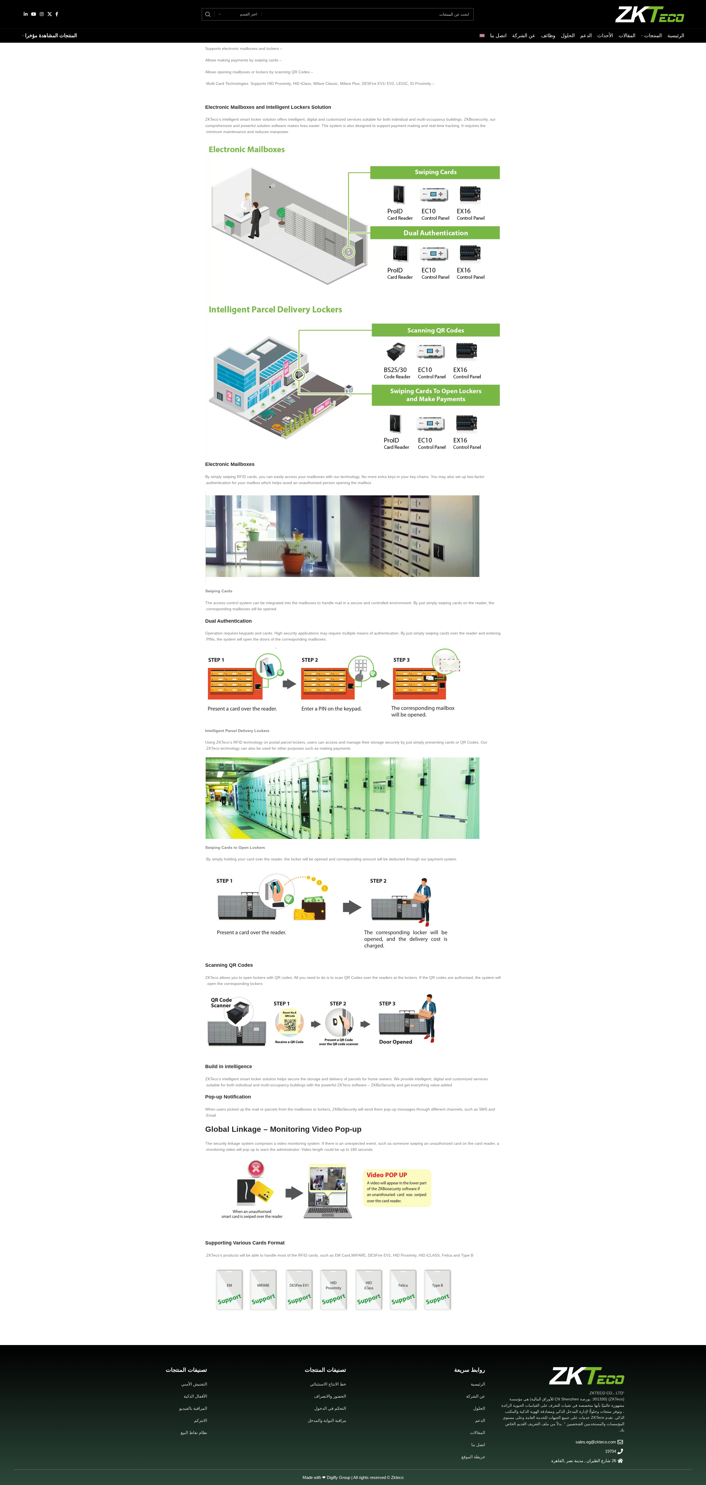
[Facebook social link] (57, 14)
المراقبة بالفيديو (193, 1408)
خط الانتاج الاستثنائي (328, 1384)
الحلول (479, 1408)
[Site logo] (649, 14)
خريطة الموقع (473, 1456)
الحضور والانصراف (330, 1396)
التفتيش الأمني (194, 1384)
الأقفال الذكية (195, 1396)
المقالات (477, 1432)
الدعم (480, 1420)
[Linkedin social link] (25, 14)
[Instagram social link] (42, 14)
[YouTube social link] (33, 14)
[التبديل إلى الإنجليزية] (482, 35)
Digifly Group (338, 1477)
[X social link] (50, 14)
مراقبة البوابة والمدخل (327, 1420)
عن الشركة (475, 1396)
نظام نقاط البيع (194, 1432)
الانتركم (200, 1420)
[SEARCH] (208, 14)
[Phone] (15, 1470)
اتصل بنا (478, 1444)
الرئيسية (478, 1384)
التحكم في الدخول (330, 1408)
